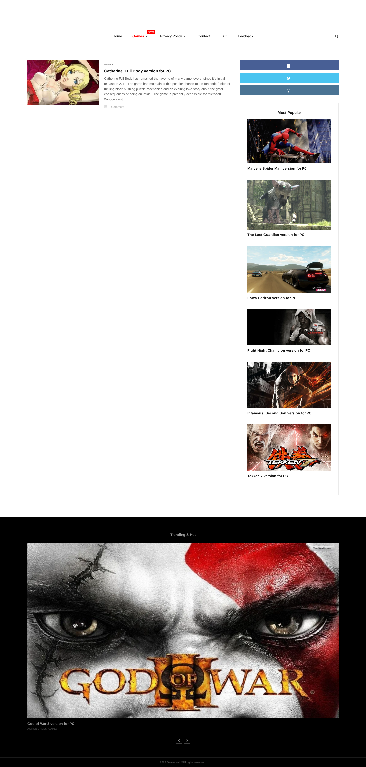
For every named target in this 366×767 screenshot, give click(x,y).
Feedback (245, 36)
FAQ (223, 36)
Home (117, 36)
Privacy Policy (171, 36)
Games (108, 64)
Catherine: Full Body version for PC (137, 71)
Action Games (37, 728)
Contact (204, 36)
